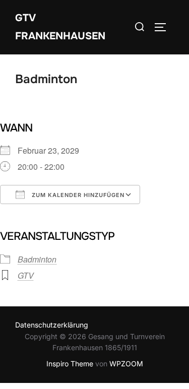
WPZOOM (126, 363)
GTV (26, 275)
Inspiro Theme (69, 363)
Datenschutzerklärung (51, 324)
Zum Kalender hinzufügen (77, 195)
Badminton (37, 259)
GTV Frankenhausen (60, 27)
